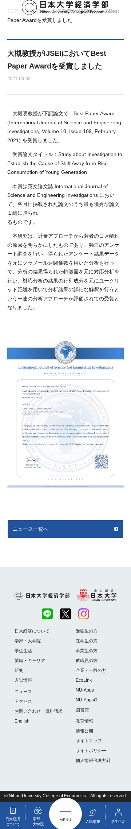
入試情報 (23, 680)
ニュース (23, 691)
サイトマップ (89, 740)
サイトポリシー (91, 750)
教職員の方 (87, 660)
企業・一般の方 (91, 670)
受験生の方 (87, 631)
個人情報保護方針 (93, 760)
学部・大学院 (28, 640)
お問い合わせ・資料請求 (39, 711)
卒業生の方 (87, 650)
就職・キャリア (30, 660)
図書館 (82, 709)
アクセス (23, 701)
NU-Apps (85, 690)
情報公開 (84, 730)
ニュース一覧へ (30, 529)
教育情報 (84, 721)
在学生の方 (87, 640)
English (22, 721)
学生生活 (23, 650)
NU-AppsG (86, 699)
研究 (19, 670)
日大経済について (32, 631)
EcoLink (84, 680)
